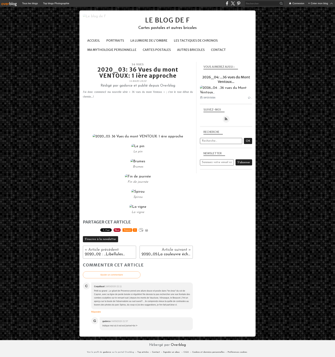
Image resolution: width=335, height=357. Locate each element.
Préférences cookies (237, 352)
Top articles (143, 352)
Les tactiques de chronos (196, 40)
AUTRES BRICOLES (191, 50)
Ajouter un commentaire (111, 275)
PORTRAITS (115, 40)
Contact (218, 50)
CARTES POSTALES (157, 50)
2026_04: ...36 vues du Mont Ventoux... (226, 79)
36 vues (138, 64)
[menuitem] (94, 41)
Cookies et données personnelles (208, 352)
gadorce (107, 352)
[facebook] (227, 3)
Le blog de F (167, 20)
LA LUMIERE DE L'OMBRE (149, 40)
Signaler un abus (171, 352)
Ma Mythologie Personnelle (111, 50)
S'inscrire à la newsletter (100, 239)
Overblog (178, 345)
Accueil (93, 40)
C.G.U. (186, 352)
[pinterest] (238, 3)
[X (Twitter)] (233, 3)
